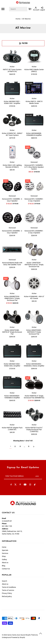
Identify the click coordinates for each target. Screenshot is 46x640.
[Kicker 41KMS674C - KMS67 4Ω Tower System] (12, 120)
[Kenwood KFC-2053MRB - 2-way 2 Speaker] (12, 217)
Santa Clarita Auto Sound (16, 635)
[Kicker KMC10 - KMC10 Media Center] (34, 88)
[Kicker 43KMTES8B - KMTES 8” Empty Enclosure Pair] (12, 317)
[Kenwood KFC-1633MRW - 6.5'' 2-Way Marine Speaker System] (34, 152)
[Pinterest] (20, 485)
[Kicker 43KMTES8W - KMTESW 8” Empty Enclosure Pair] (34, 317)
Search (4, 581)
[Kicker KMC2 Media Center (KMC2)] (34, 56)
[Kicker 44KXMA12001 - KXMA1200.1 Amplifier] (12, 88)
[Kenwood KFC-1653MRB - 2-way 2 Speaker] (12, 185)
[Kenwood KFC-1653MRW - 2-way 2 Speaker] (34, 185)
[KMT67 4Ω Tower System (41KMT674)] (12, 56)
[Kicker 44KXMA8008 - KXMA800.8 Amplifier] (34, 120)
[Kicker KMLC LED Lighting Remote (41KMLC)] (12, 152)
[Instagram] (30, 485)
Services (5, 553)
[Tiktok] (34, 485)
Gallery (4, 559)
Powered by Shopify (18, 637)
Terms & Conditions (9, 587)
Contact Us (6, 569)
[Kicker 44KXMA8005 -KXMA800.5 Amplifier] (12, 382)
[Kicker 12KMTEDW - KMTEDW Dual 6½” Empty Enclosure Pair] (34, 249)
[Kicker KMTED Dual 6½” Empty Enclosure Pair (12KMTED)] (34, 414)
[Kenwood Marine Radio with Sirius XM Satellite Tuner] (12, 249)
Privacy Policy (7, 593)
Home (18, 19)
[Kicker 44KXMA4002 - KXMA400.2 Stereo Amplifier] (34, 351)
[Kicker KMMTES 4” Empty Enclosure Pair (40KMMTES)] (34, 382)
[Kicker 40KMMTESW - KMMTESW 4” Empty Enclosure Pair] (12, 283)
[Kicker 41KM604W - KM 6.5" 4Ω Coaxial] (34, 283)
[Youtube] (25, 485)
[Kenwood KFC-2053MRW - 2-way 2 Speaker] (34, 217)
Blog (3, 566)
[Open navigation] (5, 9)
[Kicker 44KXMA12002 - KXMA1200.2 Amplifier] (12, 351)
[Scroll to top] (40, 633)
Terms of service (8, 590)
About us (5, 562)
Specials (5, 550)
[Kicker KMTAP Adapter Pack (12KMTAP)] (12, 414)
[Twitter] (15, 485)
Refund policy (7, 596)
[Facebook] (11, 485)
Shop (4, 556)
